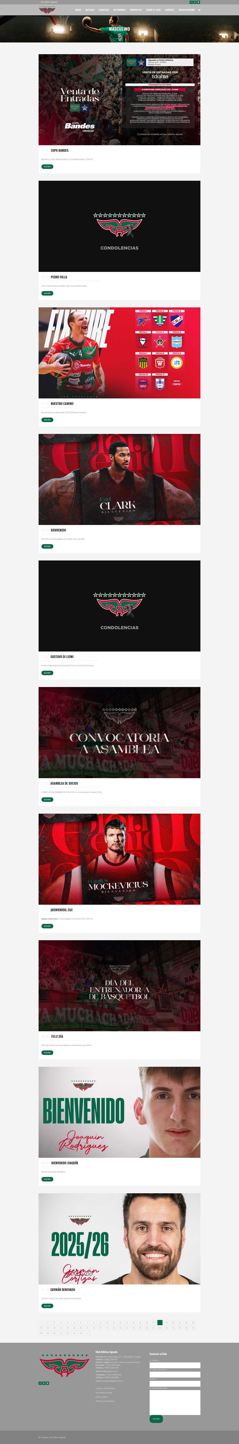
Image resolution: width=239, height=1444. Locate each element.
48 (41, 1333)
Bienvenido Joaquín (64, 1163)
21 (180, 1322)
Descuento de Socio (104, 1392)
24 (41, 1327)
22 (186, 1322)
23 (193, 1322)
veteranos (94, 280)
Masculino (65, 154)
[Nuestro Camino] (119, 352)
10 (107, 1322)
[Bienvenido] (119, 479)
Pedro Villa (59, 277)
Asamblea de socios (64, 783)
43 (167, 1327)
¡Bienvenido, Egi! (62, 909)
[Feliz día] (119, 985)
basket (58, 154)
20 (173, 1322)
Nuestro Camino (62, 403)
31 (87, 1327)
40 (147, 1327)
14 (134, 1322)
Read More (47, 167)
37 (127, 1327)
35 (114, 1327)
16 (147, 1322)
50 (54, 1333)
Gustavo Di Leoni (62, 656)
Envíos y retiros (102, 1397)
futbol (79, 280)
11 (114, 1322)
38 (134, 1327)
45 (180, 1327)
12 (120, 1322)
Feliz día (57, 1036)
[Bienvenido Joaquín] (119, 1112)
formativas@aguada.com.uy (112, 1381)
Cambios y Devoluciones (105, 1388)
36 (120, 1327)
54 (81, 1333)
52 (68, 1333)
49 (48, 1333)
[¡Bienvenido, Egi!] (119, 859)
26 (54, 1327)
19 (166, 1322)
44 (173, 1327)
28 (68, 1327)
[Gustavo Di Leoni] (119, 606)
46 (186, 1327)
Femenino (64, 280)
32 (94, 1327)
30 (81, 1327)
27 (61, 1327)
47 (193, 1327)
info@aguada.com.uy (109, 1371)
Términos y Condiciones (105, 1401)
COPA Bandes (59, 150)
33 (101, 1327)
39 (140, 1327)
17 (153, 1322)
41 (153, 1327)
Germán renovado (62, 1289)
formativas (73, 280)
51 (61, 1333)
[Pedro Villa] (119, 226)
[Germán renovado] (119, 1238)
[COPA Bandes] (119, 99)
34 (107, 1327)
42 (160, 1327)
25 (48, 1327)
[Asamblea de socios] (119, 732)
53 (74, 1333)
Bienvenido (58, 530)
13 (127, 1322)
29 (74, 1327)
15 (140, 1322)
